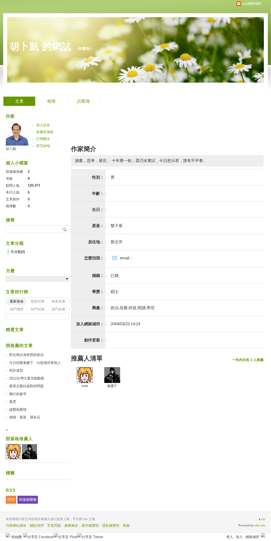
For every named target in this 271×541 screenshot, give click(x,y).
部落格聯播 (27, 500)
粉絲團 (16, 537)
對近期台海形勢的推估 (26, 355)
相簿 (51, 101)
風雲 (12, 402)
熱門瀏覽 (17, 309)
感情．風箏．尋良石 (24, 417)
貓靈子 (112, 386)
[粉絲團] (8, 535)
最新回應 (37, 301)
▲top (261, 519)
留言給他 (43, 146)
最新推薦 (58, 301)
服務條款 (71, 526)
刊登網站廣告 (16, 526)
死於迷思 (16, 370)
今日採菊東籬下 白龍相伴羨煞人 (35, 363)
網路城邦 (252, 537)
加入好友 (43, 125)
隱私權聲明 (110, 526)
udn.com (259, 525)
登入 (229, 537)
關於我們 (37, 526)
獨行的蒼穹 (17, 394)
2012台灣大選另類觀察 (26, 378)
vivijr (85, 386)
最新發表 (17, 301)
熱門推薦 (58, 309)
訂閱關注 (43, 139)
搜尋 (64, 229)
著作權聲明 (90, 526)
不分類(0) (18, 252)
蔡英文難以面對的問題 (26, 386)
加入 (239, 537)
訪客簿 (83, 101)
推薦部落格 (44, 132)
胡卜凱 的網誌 (40, 46)
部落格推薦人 (19, 438)
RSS (11, 500)
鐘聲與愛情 (17, 410)
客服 (126, 526)
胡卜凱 (11, 149)
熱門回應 (37, 309)
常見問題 (54, 526)
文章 (19, 101)
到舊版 (84, 49)
